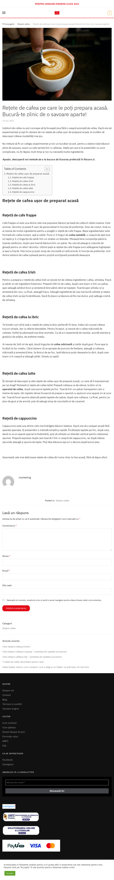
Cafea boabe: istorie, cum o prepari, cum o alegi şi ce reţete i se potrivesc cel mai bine (45, 667)
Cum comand (9, 722)
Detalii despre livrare (13, 731)
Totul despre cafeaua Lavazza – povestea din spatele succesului (34, 651)
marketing (25, 477)
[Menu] (4, 13)
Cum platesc (9, 727)
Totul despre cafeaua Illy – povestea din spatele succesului (32, 656)
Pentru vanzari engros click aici (57, 3)
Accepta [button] (10, 873)
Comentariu (9, 525)
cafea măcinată (63, 344)
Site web (7, 585)
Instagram (8, 764)
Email (6, 570)
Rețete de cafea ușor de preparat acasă (28, 173)
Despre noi (8, 690)
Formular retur (10, 736)
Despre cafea (24, 24)
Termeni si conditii (12, 704)
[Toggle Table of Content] (45, 169)
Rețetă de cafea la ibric (23, 184)
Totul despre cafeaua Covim (16, 646)
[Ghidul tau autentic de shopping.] (57, 806)
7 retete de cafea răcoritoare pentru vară (22, 661)
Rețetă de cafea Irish (22, 181)
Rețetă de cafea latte (22, 188)
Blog (4, 699)
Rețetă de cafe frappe (23, 177)
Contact (6, 694)
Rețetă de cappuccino (23, 191)
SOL (4, 745)
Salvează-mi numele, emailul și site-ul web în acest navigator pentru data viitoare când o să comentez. (54, 600)
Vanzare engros (10, 708)
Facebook (7, 759)
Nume (6, 556)
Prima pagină (8, 24)
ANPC (5, 741)
